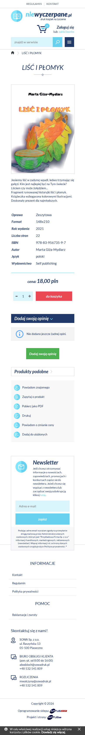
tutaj (42, 495)
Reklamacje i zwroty (24, 615)
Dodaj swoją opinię (42, 354)
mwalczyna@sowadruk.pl (35, 681)
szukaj (57, 42)
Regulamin (34, 3)
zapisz (42, 519)
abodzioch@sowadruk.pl (34, 664)
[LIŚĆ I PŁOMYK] (43, 129)
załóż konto (66, 31)
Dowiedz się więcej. (53, 732)
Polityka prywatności (25, 591)
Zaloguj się (65, 27)
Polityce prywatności (54, 546)
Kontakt (52, 3)
